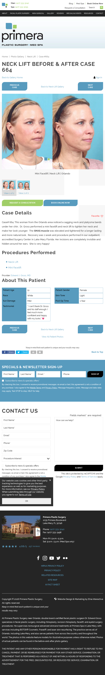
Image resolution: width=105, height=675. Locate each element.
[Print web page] (33, 352)
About (4, 13)
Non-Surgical (38, 13)
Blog (71, 3)
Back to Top (97, 352)
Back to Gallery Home (12, 77)
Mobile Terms (35, 388)
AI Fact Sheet (52, 584)
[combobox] (93, 7)
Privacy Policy (51, 388)
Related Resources (52, 575)
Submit (78, 468)
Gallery (50, 13)
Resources (88, 13)
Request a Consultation (75, 8)
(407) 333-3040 (57, 529)
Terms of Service (89, 477)
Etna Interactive (95, 599)
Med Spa (80, 3)
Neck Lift (31, 56)
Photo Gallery (17, 56)
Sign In (99, 77)
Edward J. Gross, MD (20, 275)
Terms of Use (25, 494)
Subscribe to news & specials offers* (22, 380)
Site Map (52, 580)
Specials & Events (73, 13)
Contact (99, 13)
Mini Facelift (14, 267)
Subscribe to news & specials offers (22, 466)
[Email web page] (40, 352)
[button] (14, 86)
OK (26, 501)
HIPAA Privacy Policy (52, 566)
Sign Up (95, 374)
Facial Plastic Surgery (20, 13)
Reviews (60, 13)
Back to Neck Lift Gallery (52, 86)
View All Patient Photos (52, 337)
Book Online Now (60, 203)
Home (5, 56)
